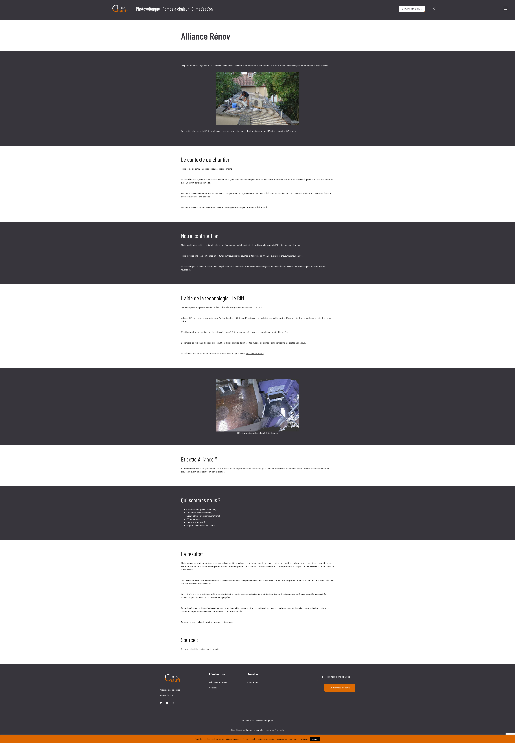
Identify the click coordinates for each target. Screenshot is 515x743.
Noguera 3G (192, 525)
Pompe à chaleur (176, 9)
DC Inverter (201, 266)
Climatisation (202, 9)
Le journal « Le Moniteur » (210, 65)
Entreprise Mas (193, 512)
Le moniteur (216, 649)
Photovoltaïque (148, 9)
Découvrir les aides (218, 682)
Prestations (252, 682)
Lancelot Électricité (195, 522)
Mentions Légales (264, 720)
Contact (213, 687)
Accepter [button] (315, 739)
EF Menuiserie (193, 519)
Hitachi (255, 245)
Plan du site (248, 720)
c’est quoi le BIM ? (254, 353)
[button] (505, 8)
